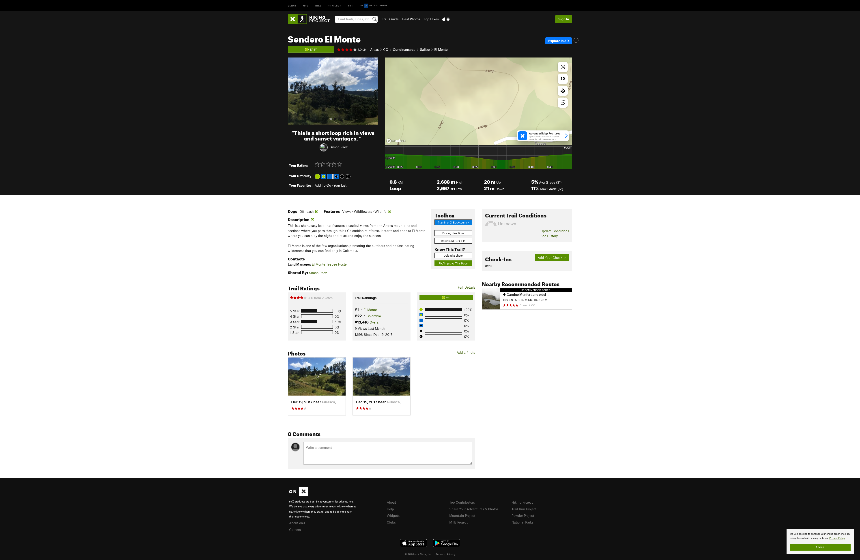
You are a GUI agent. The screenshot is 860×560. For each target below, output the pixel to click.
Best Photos (411, 19)
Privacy (451, 554)
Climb (292, 5)
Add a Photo (466, 352)
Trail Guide (390, 19)
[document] (820, 541)
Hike (318, 5)
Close (820, 547)
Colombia (373, 316)
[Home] (311, 19)
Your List (339, 185)
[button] (292, 91)
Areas (374, 49)
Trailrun (335, 5)
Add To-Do (323, 185)
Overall (375, 322)
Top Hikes (431, 19)
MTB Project (458, 522)
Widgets (393, 515)
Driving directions (453, 233)
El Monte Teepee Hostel (330, 264)
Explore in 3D (558, 41)
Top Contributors (462, 502)
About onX (297, 523)
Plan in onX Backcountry (453, 222)
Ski (350, 5)
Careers (295, 530)
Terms (439, 554)
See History (549, 236)
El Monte (441, 49)
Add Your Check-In (552, 258)
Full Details (466, 287)
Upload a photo (453, 255)
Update (554, 231)
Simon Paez (339, 147)
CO (385, 49)
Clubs (391, 522)
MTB (306, 5)
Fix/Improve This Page (453, 263)
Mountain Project (462, 515)
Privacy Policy (837, 538)
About (391, 502)
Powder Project (523, 515)
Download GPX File (453, 241)
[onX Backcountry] (373, 6)
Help (390, 509)
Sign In (563, 19)
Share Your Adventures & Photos (473, 509)
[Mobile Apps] (445, 19)
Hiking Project (522, 502)
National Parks (522, 522)
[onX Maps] (298, 495)
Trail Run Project (524, 509)
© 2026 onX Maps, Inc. (418, 554)
